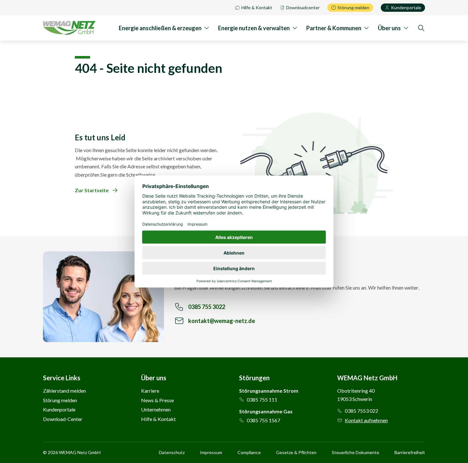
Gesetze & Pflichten (296, 452)
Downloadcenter (303, 7)
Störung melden (353, 7)
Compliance (249, 452)
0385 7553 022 (361, 411)
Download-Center (62, 419)
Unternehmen (156, 409)
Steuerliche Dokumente (355, 452)
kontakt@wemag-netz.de (221, 320)
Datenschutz (172, 452)
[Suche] (421, 28)
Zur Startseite (92, 190)
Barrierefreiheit (409, 452)
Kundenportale (406, 7)
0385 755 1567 (263, 420)
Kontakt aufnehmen (366, 420)
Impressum (211, 452)
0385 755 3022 (206, 306)
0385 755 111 (262, 399)
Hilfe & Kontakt (256, 7)
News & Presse (157, 400)
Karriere (150, 391)
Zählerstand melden (64, 391)
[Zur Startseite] (69, 28)
